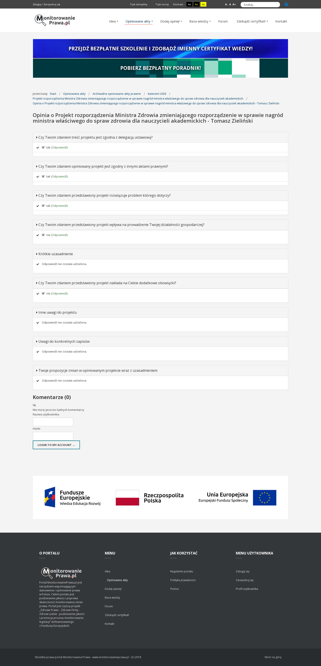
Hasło (36, 428)
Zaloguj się (242, 571)
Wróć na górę (273, 657)
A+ (234, 4)
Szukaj (275, 4)
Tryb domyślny (138, 4)
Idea (107, 571)
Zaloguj (37, 4)
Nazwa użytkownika (46, 414)
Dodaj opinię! (113, 589)
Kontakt (109, 624)
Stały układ (212, 4)
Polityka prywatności (183, 580)
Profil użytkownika (247, 589)
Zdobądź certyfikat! (117, 615)
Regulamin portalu (181, 571)
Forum (109, 606)
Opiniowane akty (117, 580)
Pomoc (174, 589)
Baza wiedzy (112, 597)
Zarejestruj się (51, 4)
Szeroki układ (217, 4)
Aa (189, 4)
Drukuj (287, 127)
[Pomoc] (286, 4)
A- (226, 4)
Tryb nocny (162, 4)
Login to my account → (56, 445)
